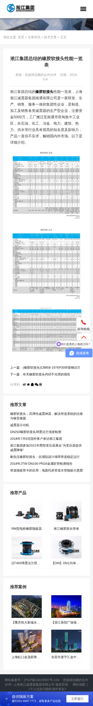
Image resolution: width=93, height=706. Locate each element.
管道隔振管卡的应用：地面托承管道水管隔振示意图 (46, 470)
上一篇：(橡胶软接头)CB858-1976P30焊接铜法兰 (45, 367)
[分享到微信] (36, 384)
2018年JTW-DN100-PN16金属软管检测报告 (41, 463)
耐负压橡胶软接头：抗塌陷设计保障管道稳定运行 (45, 457)
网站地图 (79, 684)
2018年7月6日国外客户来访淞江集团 (36, 438)
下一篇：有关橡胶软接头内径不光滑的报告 (40, 374)
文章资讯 (34, 37)
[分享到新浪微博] (24, 384)
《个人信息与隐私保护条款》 (47, 689)
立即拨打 (77, 699)
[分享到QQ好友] (32, 384)
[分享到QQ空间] (28, 384)
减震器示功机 (19, 425)
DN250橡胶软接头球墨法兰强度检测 (35, 432)
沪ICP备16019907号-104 (41, 680)
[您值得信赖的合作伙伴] (18, 9)
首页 (21, 37)
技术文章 (50, 37)
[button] (83, 9)
